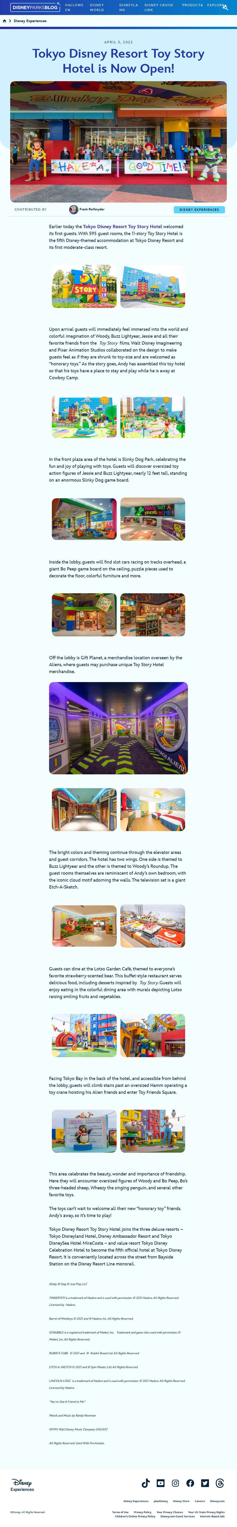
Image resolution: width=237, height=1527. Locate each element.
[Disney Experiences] (22, 1485)
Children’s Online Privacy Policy (135, 1516)
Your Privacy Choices (170, 1512)
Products (192, 5)
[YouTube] (160, 1483)
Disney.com (217, 1501)
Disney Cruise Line (159, 7)
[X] (205, 1483)
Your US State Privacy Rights (206, 1512)
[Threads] (220, 1483)
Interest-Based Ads (212, 1516)
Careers (200, 1501)
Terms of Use (120, 1512)
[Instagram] (175, 1483)
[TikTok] (145, 1483)
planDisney (161, 1501)
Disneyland (128, 7)
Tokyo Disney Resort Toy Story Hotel (122, 227)
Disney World (97, 7)
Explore (216, 5)
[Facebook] (190, 1483)
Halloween (74, 7)
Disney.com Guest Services (178, 1516)
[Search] (225, 7)
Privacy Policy (142, 1512)
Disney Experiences (30, 21)
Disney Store (181, 1501)
